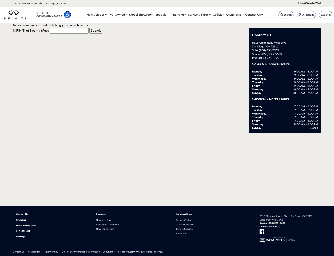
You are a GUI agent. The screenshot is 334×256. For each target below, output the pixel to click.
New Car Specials (105, 229)
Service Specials (184, 229)
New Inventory (103, 220)
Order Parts (182, 233)
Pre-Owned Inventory (107, 224)
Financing (21, 220)
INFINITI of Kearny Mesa (31, 30)
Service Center (183, 220)
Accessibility (34, 251)
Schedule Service (184, 224)
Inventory (101, 214)
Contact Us (22, 214)
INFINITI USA (23, 231)
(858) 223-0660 (271, 54)
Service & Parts (184, 214)
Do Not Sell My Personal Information (81, 251)
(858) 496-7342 (269, 50)
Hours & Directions (26, 225)
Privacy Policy (51, 251)
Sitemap (20, 236)
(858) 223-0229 (269, 58)
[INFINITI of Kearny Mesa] (32, 14)
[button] (67, 14)
